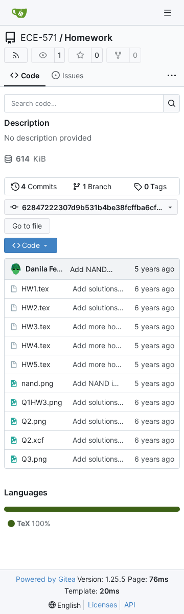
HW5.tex (36, 364)
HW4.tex (36, 345)
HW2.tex (35, 307)
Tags (155, 186)
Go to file (27, 225)
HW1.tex (35, 288)
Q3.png (34, 458)
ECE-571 (38, 38)
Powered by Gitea (46, 579)
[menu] (65, 605)
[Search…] (171, 103)
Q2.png (34, 421)
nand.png (37, 383)
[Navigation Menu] (168, 12)
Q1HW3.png (41, 402)
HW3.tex (36, 326)
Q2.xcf (32, 440)
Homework (88, 38)
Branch (97, 186)
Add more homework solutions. (124, 326)
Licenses (102, 604)
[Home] (19, 13)
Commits (39, 186)
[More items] (172, 75)
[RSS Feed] (16, 55)
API (129, 604)
